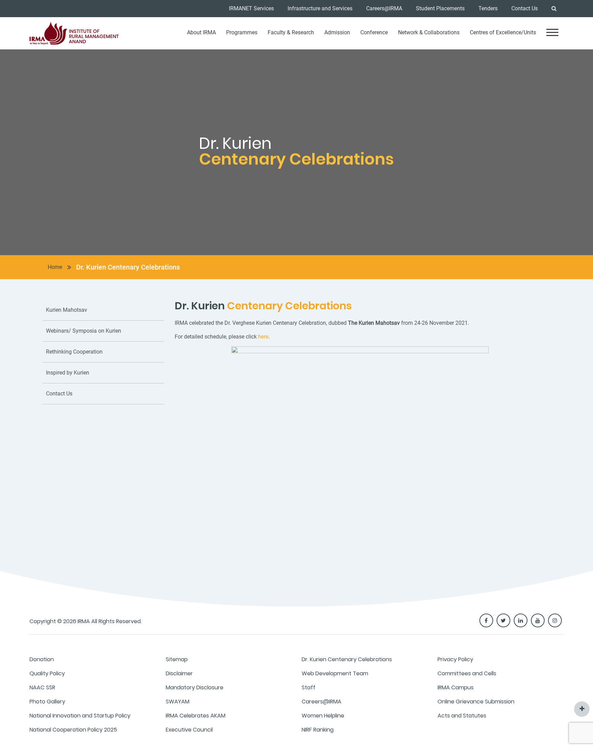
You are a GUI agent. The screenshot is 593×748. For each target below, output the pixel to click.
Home (55, 267)
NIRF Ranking (318, 730)
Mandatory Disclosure (194, 687)
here (263, 336)
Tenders (488, 8)
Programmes (241, 32)
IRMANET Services (251, 8)
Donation (42, 659)
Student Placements (440, 8)
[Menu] (552, 32)
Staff (308, 687)
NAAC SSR (42, 687)
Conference (374, 32)
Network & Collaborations (429, 32)
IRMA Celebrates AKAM (195, 716)
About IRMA (201, 32)
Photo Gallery (47, 701)
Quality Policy (47, 673)
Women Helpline (323, 716)
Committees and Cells (467, 673)
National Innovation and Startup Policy (80, 716)
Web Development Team (335, 673)
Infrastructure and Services (320, 8)
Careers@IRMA (384, 8)
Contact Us (524, 8)
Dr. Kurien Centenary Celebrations (128, 267)
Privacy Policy (455, 659)
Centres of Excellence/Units (503, 32)
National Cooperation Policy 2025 (73, 730)
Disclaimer (179, 673)
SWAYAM (177, 701)
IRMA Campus (456, 687)
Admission (337, 32)
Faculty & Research (291, 32)
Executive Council (189, 730)
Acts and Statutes (462, 716)
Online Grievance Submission (476, 701)
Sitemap (177, 659)
